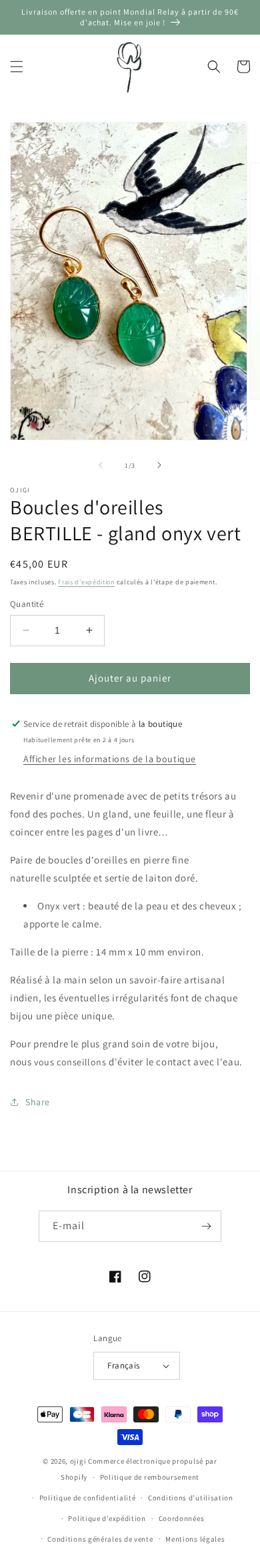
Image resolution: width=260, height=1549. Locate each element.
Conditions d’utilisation (190, 1497)
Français (123, 1365)
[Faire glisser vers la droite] (159, 465)
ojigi (78, 1461)
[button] (16, 66)
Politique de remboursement (149, 1477)
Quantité (26, 604)
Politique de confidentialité (87, 1497)
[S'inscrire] (206, 1226)
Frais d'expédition (86, 582)
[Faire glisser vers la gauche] (100, 465)
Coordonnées (182, 1518)
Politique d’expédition (106, 1518)
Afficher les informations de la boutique (109, 759)
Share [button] (37, 1102)
